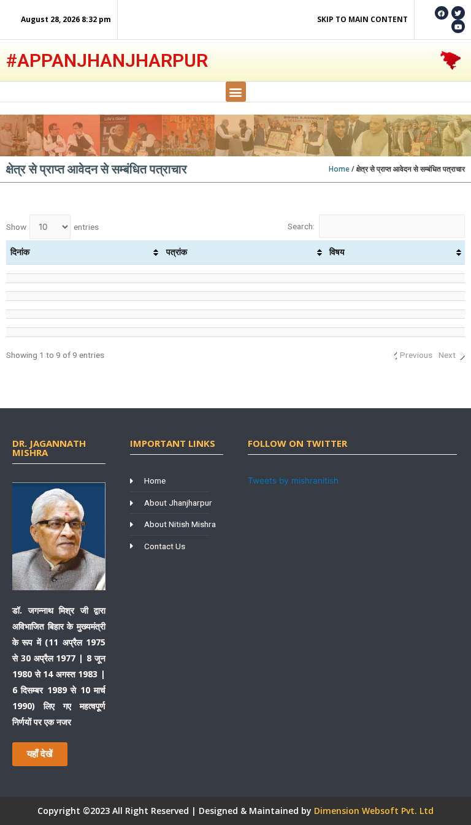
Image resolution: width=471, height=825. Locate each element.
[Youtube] (458, 26)
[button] (236, 92)
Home (339, 168)
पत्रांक (176, 252)
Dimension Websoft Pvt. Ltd (374, 810)
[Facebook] (441, 13)
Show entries (52, 227)
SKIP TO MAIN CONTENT (362, 19)
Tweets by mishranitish (293, 480)
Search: (301, 226)
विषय (337, 252)
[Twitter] (458, 13)
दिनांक (19, 252)
